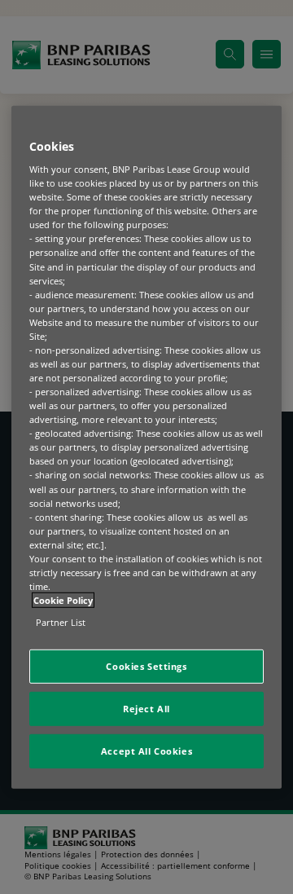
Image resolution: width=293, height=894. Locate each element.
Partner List (60, 622)
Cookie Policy (63, 600)
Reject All (146, 708)
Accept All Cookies (146, 751)
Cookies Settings (146, 666)
